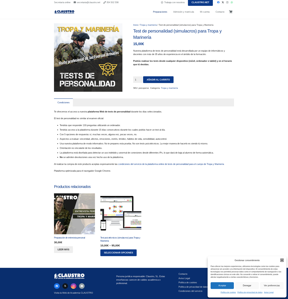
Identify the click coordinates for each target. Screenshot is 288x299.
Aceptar (222, 285)
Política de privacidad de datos (249, 292)
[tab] (63, 102)
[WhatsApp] (232, 2)
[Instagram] (227, 2)
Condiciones (63, 102)
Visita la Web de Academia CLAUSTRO (73, 293)
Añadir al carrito (158, 79)
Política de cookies (228, 292)
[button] (282, 260)
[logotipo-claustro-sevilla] (64, 12)
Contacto (182, 274)
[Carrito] (230, 12)
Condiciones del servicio (190, 291)
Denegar (247, 285)
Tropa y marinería (148, 25)
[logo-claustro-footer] (82, 276)
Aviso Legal (269, 292)
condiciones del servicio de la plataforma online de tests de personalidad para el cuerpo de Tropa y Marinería (171, 164)
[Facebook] (218, 2)
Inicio (135, 25)
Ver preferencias (272, 285)
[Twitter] (222, 2)
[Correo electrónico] (82, 286)
